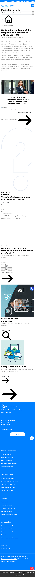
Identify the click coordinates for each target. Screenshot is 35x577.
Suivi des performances (8, 484)
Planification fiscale (6, 529)
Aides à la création (6, 460)
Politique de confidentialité (9, 559)
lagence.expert (11, 561)
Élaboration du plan (7, 457)
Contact (17, 434)
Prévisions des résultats (8, 508)
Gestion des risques (7, 490)
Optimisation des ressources (9, 481)
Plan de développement (8, 487)
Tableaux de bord (6, 502)
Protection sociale (6, 535)
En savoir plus (17, 575)
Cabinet (4, 545)
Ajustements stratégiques (9, 514)
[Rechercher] (33, 13)
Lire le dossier (6, 330)
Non (8, 202)
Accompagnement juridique (9, 463)
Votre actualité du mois (9, 386)
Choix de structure (6, 454)
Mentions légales (21, 557)
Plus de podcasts (7, 272)
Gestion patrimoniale (7, 526)
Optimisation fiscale (7, 467)
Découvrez (5, 376)
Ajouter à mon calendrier (11, 78)
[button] (32, 5)
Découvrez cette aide (24, 112)
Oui (3, 202)
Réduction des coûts (7, 532)
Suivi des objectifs (6, 511)
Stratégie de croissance (8, 478)
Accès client (6, 548)
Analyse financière (6, 505)
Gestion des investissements (9, 538)
